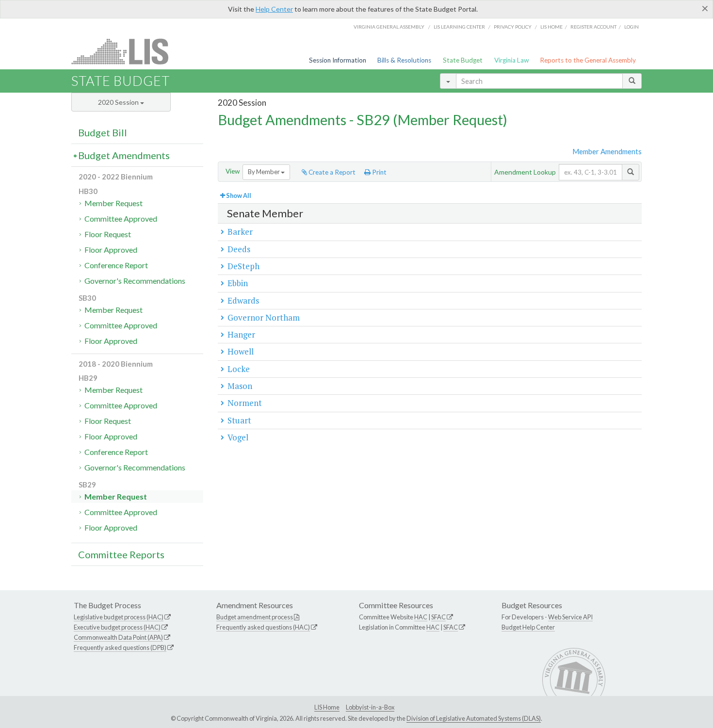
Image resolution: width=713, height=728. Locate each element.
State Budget (463, 60)
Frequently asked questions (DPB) (120, 647)
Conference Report (116, 265)
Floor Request (107, 234)
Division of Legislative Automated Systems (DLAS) (473, 718)
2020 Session (119, 102)
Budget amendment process (254, 617)
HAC (420, 617)
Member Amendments (607, 151)
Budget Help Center (528, 627)
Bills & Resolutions (404, 60)
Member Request (113, 203)
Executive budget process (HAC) (117, 627)
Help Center (274, 9)
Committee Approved (120, 218)
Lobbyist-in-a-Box (370, 707)
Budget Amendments (124, 155)
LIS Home (327, 707)
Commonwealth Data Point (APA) (118, 637)
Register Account (593, 27)
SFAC (438, 617)
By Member (264, 172)
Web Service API (570, 617)
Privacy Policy (513, 27)
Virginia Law (511, 60)
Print (379, 172)
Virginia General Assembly (389, 27)
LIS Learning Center (459, 27)
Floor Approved (110, 249)
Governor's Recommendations (134, 280)
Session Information (337, 60)
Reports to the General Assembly (588, 60)
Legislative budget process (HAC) (118, 617)
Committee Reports (121, 554)
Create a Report (331, 172)
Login (631, 27)
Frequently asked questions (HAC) (263, 627)
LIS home (551, 27)
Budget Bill (102, 132)
